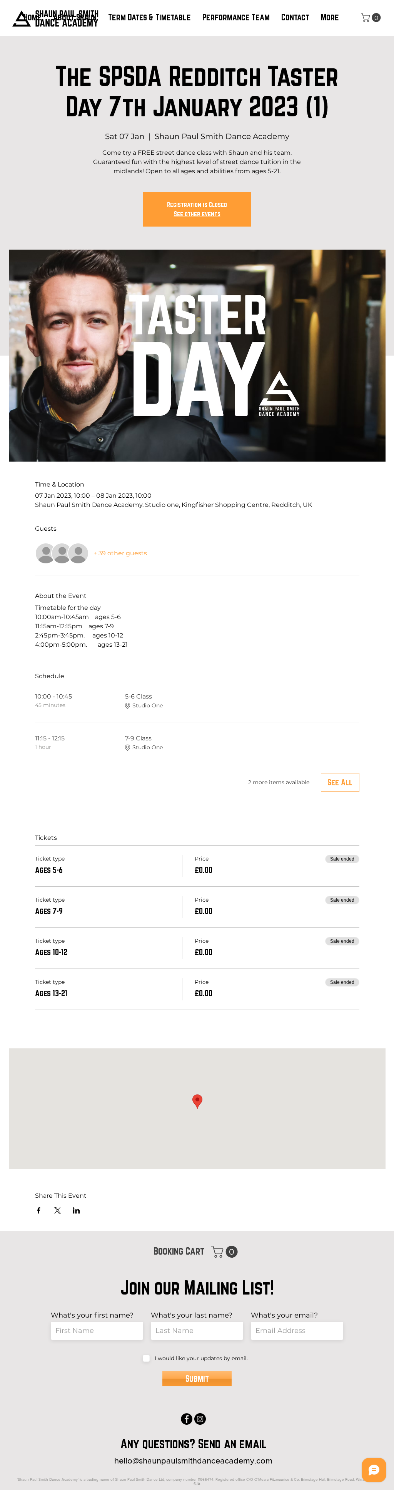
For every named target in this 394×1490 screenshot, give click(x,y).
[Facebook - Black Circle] (186, 1419)
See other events (197, 213)
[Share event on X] (57, 1210)
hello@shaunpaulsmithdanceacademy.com (193, 1460)
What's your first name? (92, 1315)
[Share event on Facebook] (38, 1210)
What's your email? (284, 1315)
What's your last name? (191, 1315)
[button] (149, 17)
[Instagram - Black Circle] (200, 1419)
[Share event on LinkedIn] (76, 1210)
